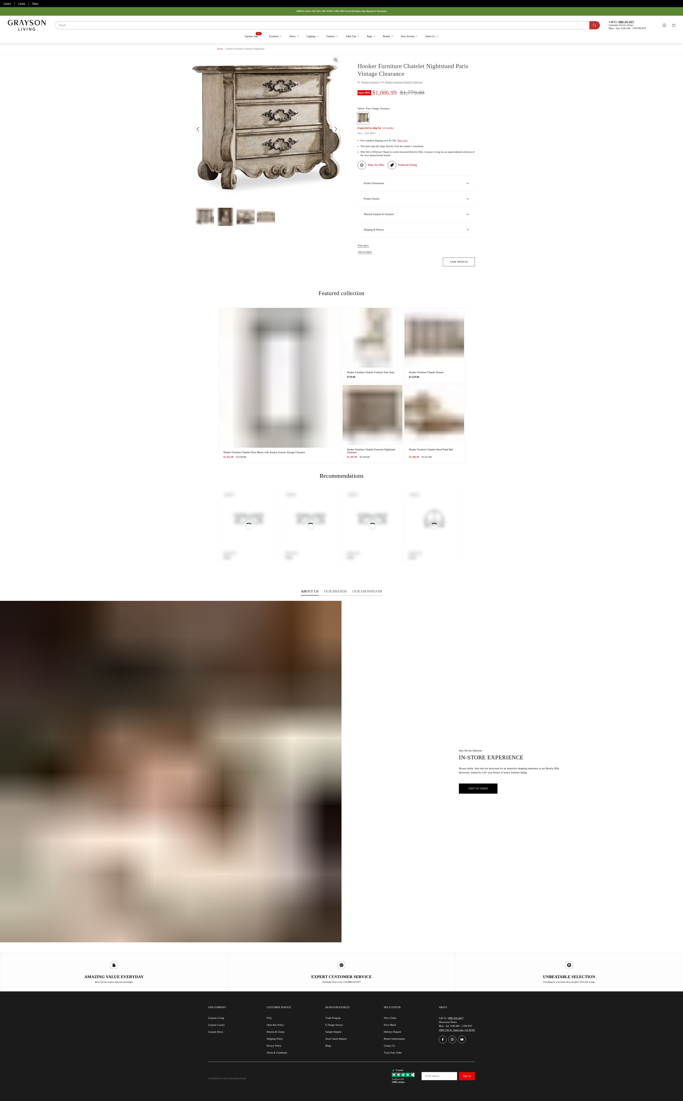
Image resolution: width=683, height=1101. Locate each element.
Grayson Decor (215, 1032)
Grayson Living (216, 1018)
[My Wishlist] (656, 25)
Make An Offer (376, 165)
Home (220, 48)
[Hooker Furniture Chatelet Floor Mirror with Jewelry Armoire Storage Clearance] (279, 378)
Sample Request (333, 1032)
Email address (432, 1076)
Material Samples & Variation (379, 214)
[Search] (594, 25)
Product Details (371, 198)
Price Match (390, 1025)
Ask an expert (365, 252)
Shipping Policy (275, 1039)
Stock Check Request (335, 1039)
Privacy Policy (274, 1045)
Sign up (467, 1076)
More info (402, 140)
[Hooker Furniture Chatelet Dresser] (434, 338)
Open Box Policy (275, 1025)
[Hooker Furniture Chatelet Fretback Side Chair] (372, 338)
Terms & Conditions (277, 1052)
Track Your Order (393, 1052)
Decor (35, 3)
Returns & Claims (276, 1032)
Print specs (363, 245)
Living (21, 3)
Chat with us (459, 262)
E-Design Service (334, 1025)
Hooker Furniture (370, 82)
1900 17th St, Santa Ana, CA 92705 (457, 1030)
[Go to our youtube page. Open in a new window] (462, 1039)
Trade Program (333, 1018)
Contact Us (389, 1045)
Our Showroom (367, 591)
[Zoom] (336, 60)
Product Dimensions (374, 183)
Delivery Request (392, 1032)
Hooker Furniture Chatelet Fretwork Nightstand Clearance (371, 451)
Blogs (328, 1045)
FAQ (269, 1018)
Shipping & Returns (374, 229)
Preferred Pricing (407, 165)
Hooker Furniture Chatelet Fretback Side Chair (370, 372)
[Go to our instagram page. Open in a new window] (452, 1039)
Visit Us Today (478, 788)
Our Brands (335, 591)
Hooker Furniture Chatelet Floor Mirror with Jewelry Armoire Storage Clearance (264, 452)
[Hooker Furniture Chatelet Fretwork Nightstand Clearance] (372, 415)
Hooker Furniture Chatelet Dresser (426, 372)
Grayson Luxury (216, 1025)
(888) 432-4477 (456, 1018)
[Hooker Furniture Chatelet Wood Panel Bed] (434, 415)
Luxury (7, 3)
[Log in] (664, 25)
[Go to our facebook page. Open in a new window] (443, 1039)
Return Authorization (394, 1039)
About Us (310, 591)
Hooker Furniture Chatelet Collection (404, 82)
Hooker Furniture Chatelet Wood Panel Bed (431, 449)
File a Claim (390, 1018)
